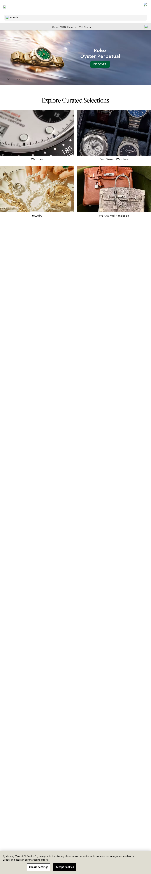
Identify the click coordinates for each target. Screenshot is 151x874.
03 (28, 78)
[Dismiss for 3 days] (145, 26)
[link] (37, 137)
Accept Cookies (65, 867)
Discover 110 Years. (79, 27)
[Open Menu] (5, 7)
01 (8, 78)
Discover (101, 65)
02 (18, 78)
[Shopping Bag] (145, 7)
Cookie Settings (38, 867)
